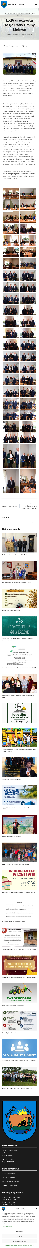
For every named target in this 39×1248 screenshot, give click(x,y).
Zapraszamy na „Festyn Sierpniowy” (12, 779)
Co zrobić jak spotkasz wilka (9, 1033)
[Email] (26, 46)
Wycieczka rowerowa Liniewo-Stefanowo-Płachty (15, 864)
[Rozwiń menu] (36, 4)
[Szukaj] (32, 523)
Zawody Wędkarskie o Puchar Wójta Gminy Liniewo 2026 (17, 1088)
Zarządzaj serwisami (8, 1226)
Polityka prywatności (23, 1245)
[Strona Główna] (5, 13)
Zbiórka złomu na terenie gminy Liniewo (29, 505)
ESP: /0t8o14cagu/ (10, 1185)
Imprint (32, 1245)
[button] (36, 1209)
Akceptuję (19, 1231)
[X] (23, 46)
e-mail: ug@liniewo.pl (11, 1181)
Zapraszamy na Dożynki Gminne (11, 610)
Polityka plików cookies (11, 1245)
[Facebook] (20, 46)
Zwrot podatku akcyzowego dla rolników (13, 1005)
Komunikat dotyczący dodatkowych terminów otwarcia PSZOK (19, 667)
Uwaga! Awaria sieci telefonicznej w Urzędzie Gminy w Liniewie (19, 949)
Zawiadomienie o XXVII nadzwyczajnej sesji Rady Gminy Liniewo (19, 1060)
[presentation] (19, 542)
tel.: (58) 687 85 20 (10, 1173)
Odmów (19, 1236)
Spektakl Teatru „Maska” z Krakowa (11, 836)
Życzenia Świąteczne (9, 504)
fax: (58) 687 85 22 (10, 1177)
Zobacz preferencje (19, 1241)
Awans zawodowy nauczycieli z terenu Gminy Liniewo (16, 582)
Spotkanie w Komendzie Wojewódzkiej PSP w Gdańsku (16, 555)
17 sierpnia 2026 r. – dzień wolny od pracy (13, 921)
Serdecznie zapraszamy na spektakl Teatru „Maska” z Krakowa (19, 977)
